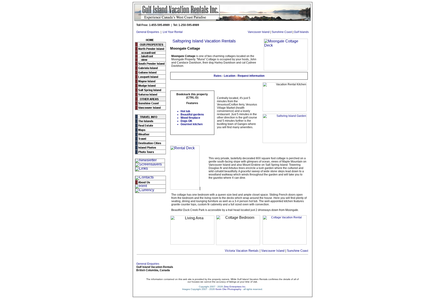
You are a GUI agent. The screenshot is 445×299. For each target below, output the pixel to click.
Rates (218, 75)
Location (229, 75)
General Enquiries (147, 32)
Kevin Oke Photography (228, 289)
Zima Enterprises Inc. (235, 286)
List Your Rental (173, 32)
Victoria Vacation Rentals (242, 250)
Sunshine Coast (282, 32)
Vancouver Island (259, 32)
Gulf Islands (301, 32)
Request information (251, 75)
